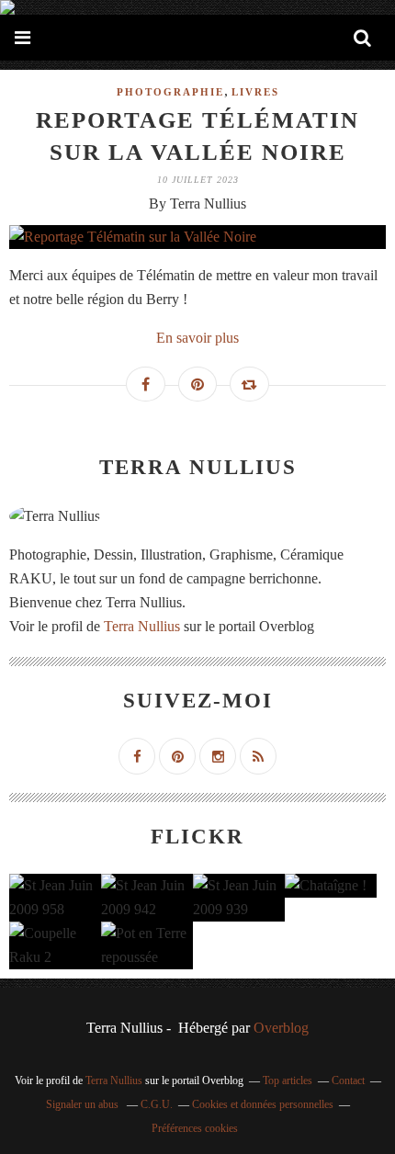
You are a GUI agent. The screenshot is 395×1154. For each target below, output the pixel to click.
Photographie (170, 91)
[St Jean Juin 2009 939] (239, 898)
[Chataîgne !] (331, 886)
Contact (348, 1080)
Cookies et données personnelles (262, 1104)
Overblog (281, 1027)
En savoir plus (197, 337)
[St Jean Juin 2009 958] (55, 898)
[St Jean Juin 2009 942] (147, 898)
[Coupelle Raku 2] (55, 945)
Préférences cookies (195, 1128)
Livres (255, 91)
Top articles (287, 1080)
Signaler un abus (83, 1104)
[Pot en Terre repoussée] (147, 945)
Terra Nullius (142, 626)
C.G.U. (157, 1104)
